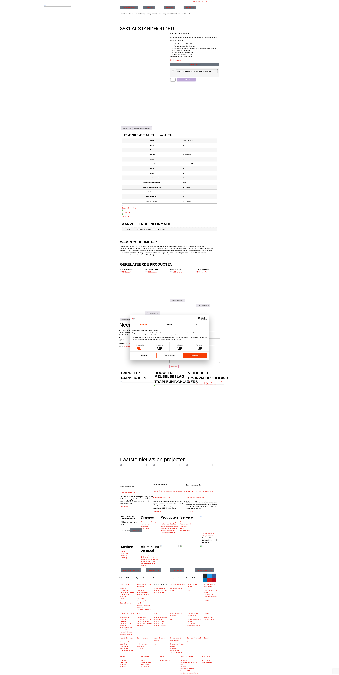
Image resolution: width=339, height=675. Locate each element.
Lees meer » (124, 506)
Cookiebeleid (190, 578)
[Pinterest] (214, 580)
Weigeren (144, 355)
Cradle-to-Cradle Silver (129, 208)
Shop (126, 14)
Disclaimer (156, 578)
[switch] (159, 348)
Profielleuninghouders (164, 14)
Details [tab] (169, 324)
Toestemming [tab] (143, 324)
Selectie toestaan (169, 355)
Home (122, 14)
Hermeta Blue (126, 212)
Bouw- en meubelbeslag (137, 14)
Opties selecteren (127, 319)
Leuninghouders (151, 14)
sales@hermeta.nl (129, 347)
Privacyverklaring (175, 578)
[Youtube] (209, 580)
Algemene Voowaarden (143, 578)
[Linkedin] (205, 580)
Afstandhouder (176, 14)
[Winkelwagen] (203, 9)
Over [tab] (195, 324)
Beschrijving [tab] (127, 128)
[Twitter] (209, 576)
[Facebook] (214, 576)
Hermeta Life (126, 216)
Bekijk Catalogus (175, 60)
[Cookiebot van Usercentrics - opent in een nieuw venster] (199, 318)
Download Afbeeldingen (186, 80)
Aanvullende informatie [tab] (142, 128)
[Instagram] (205, 576)
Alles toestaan (195, 355)
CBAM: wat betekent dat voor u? (130, 492)
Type (173, 70)
